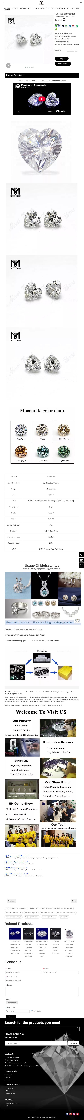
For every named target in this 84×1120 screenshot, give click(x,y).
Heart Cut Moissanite (13, 913)
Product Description (15, 75)
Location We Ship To (12, 1103)
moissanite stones (49, 917)
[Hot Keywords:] (77, 1029)
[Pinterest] (77, 1113)
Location (8, 1080)
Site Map (8, 1077)
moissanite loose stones (66, 913)
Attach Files (11, 1003)
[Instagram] (74, 1113)
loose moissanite (47, 913)
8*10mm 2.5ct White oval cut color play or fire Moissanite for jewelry (15, 947)
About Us (9, 1074)
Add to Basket (63, 64)
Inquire (62, 59)
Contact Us (9, 1088)
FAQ (7, 1106)
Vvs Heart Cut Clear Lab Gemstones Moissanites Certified (51, 908)
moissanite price (31, 913)
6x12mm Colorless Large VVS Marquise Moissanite (56, 947)
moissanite (64, 917)
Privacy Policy (10, 1093)
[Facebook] (67, 1113)
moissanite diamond (13, 917)
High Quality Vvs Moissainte (16, 908)
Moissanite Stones (32, 917)
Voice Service (10, 1091)
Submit (11, 1017)
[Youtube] (70, 1113)
